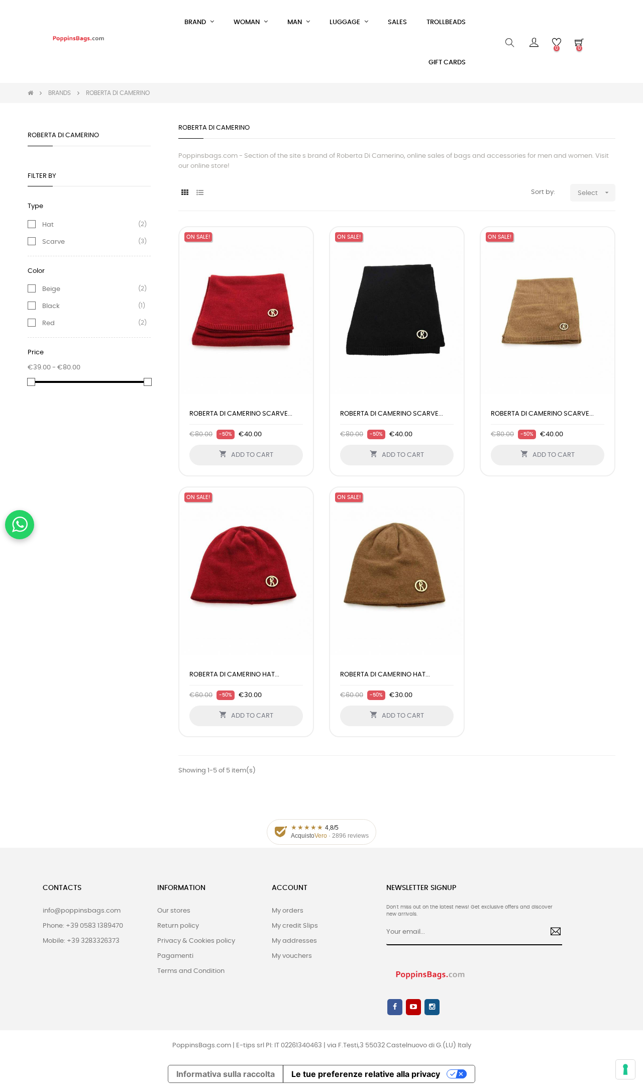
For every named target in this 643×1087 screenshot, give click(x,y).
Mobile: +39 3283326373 (81, 941)
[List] (199, 193)
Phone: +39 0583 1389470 (83, 926)
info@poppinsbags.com (82, 911)
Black (51, 306)
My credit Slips (295, 926)
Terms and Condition (191, 971)
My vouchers (292, 956)
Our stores (173, 911)
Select (594, 192)
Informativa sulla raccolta (225, 1074)
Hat (48, 224)
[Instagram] (432, 1007)
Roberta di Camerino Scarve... (240, 414)
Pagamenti (175, 956)
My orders (287, 911)
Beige (51, 288)
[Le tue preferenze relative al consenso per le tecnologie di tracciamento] (625, 1069)
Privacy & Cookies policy (196, 941)
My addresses (294, 941)
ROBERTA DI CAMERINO (63, 135)
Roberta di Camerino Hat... (234, 674)
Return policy (178, 926)
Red (48, 323)
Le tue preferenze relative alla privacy (365, 1074)
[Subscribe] (552, 932)
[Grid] (184, 193)
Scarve (53, 241)
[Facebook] (394, 1007)
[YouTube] (413, 1007)
